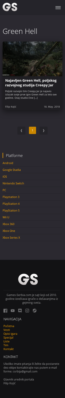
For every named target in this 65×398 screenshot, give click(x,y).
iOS (5, 176)
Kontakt (8, 349)
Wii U (6, 217)
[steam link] (34, 310)
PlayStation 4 (11, 204)
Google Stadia (12, 170)
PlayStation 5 (11, 210)
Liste (6, 341)
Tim (5, 345)
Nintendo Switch (13, 183)
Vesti (6, 330)
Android (8, 163)
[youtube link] (13, 310)
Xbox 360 (8, 224)
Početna (8, 326)
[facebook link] (5, 310)
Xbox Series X (11, 237)
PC (4, 190)
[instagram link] (27, 310)
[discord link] (20, 310)
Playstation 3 (11, 197)
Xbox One (9, 231)
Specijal (8, 337)
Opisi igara (10, 334)
